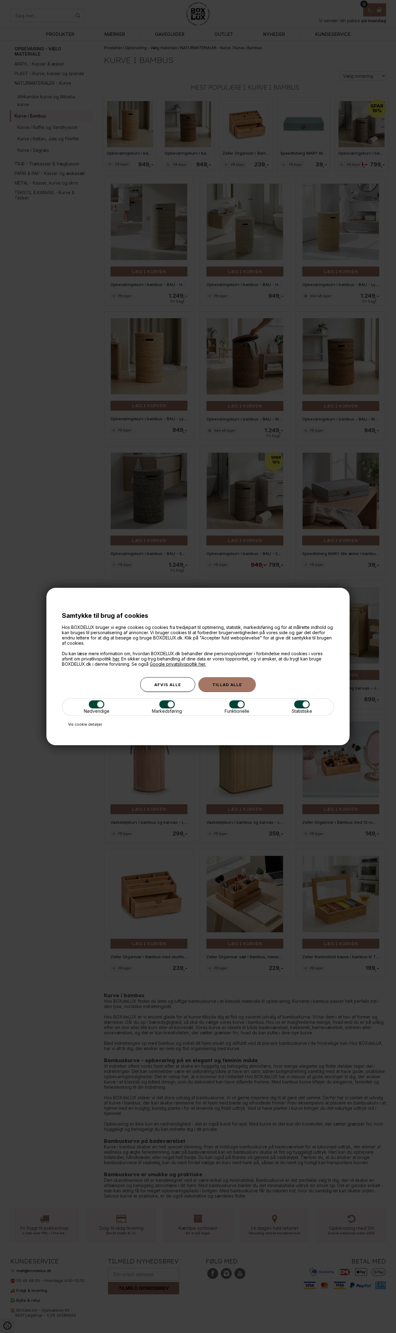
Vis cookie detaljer (85, 724)
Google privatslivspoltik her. (178, 664)
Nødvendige (97, 711)
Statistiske (302, 711)
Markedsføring (167, 711)
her (116, 658)
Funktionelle (237, 711)
